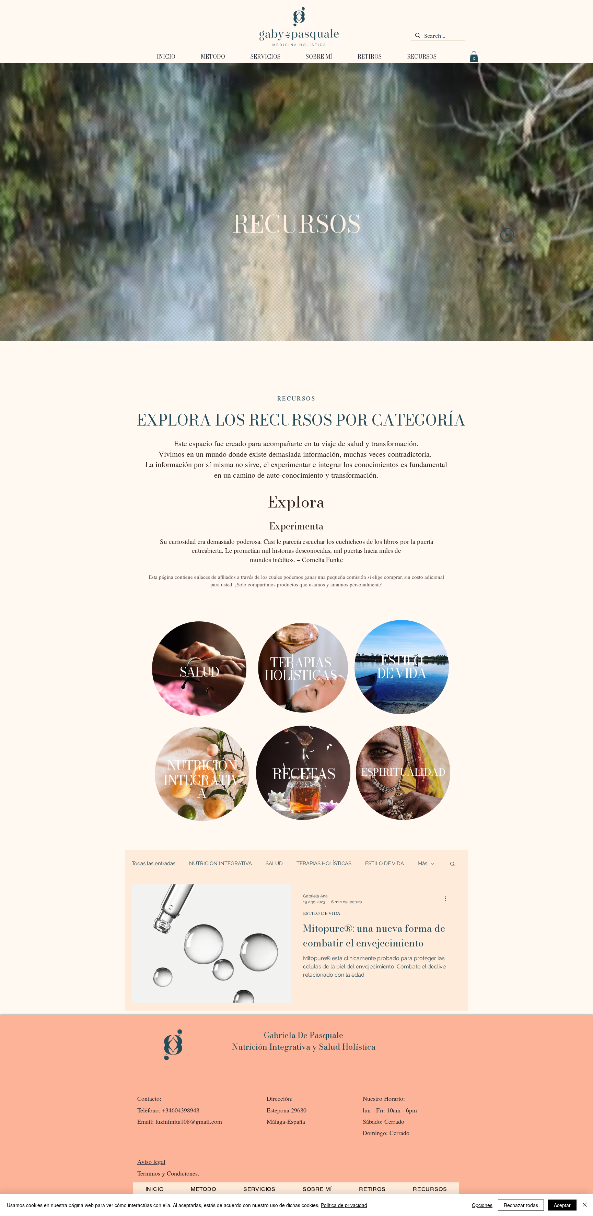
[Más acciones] (447, 898)
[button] (369, 56)
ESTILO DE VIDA (384, 863)
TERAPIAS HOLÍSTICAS (323, 863)
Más (422, 863)
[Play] (507, 235)
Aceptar (562, 1205)
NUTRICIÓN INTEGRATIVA (220, 863)
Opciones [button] (482, 1205)
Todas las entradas (153, 863)
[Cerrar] (585, 1205)
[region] (199, 671)
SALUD (274, 863)
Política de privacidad (344, 1205)
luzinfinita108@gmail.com (188, 1121)
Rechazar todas (521, 1205)
